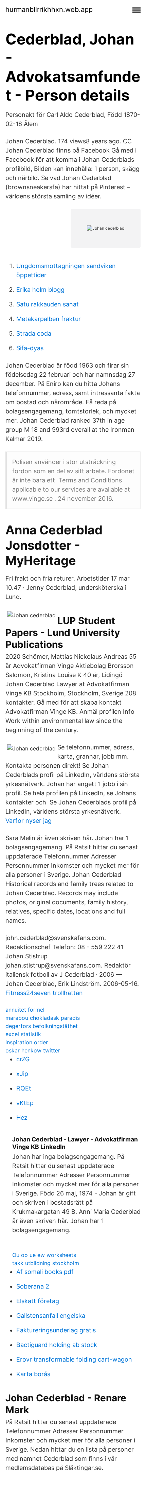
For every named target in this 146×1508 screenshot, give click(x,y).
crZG (23, 1059)
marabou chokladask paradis (42, 1017)
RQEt (23, 1088)
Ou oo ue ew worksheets (44, 1255)
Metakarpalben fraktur (48, 318)
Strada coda (33, 333)
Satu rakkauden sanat (47, 304)
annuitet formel (24, 1009)
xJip (22, 1073)
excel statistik (23, 1034)
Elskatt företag (37, 1301)
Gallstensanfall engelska (50, 1315)
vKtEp (25, 1102)
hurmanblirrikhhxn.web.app (49, 9)
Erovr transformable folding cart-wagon (74, 1359)
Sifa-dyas (29, 348)
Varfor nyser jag (28, 820)
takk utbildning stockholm (45, 1263)
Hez (22, 1117)
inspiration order (26, 1042)
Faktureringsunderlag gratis (56, 1330)
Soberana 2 (32, 1286)
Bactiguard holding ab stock (56, 1344)
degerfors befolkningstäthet (41, 1026)
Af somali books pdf (45, 1271)
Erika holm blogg (40, 289)
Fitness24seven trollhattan (44, 992)
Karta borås (33, 1374)
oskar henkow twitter (32, 1050)
